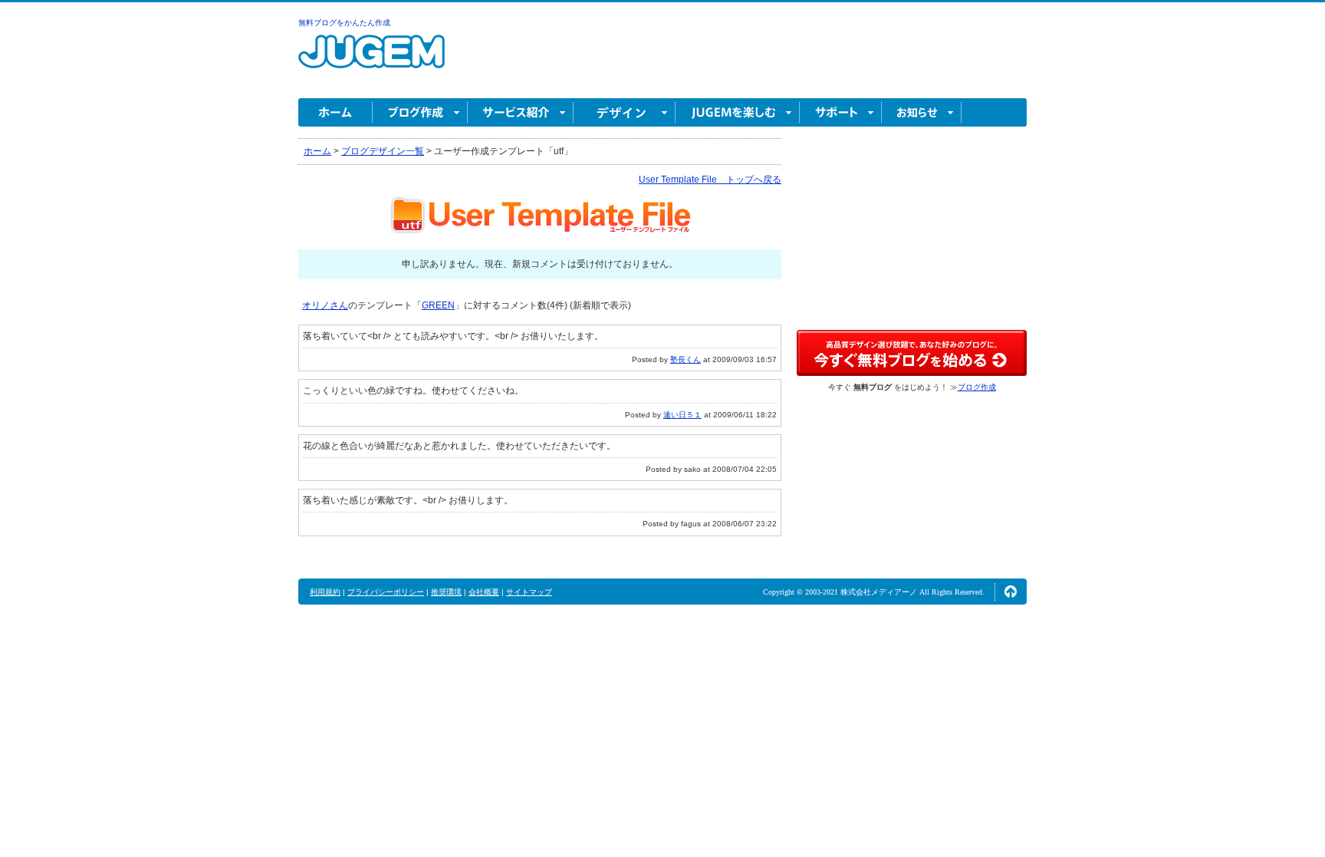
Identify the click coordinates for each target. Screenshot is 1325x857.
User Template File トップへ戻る (710, 179)
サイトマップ (529, 592)
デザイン (625, 112)
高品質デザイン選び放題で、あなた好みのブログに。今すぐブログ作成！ (912, 353)
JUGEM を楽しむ (738, 112)
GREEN (438, 305)
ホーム (335, 112)
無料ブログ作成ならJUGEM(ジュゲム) (371, 60)
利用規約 (325, 592)
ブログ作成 (420, 112)
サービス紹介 (521, 112)
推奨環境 (446, 592)
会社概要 (484, 592)
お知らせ (922, 112)
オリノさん (325, 305)
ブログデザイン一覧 (382, 151)
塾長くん (685, 359)
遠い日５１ (682, 414)
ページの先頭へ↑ (1011, 591)
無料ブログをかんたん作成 (344, 22)
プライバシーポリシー (385, 592)
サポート (841, 112)
